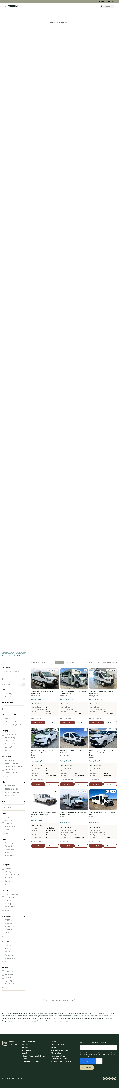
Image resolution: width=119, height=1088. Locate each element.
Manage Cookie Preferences (61, 1061)
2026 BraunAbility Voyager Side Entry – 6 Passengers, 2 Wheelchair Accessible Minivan (44, 753)
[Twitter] (109, 1078)
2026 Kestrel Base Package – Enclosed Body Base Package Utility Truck (44, 813)
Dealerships (26, 1047)
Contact (24, 1058)
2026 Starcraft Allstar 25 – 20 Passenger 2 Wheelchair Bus (73, 692)
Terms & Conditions (58, 1055)
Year (3, 801)
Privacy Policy (56, 1053)
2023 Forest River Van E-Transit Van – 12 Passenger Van (44, 692)
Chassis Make (6, 916)
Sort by (100, 662)
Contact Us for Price (37, 699)
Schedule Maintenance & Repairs (33, 1055)
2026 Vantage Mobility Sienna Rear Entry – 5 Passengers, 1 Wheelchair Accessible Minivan (103, 753)
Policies (53, 1047)
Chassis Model (6, 942)
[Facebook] (106, 1078)
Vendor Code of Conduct (30, 1061)
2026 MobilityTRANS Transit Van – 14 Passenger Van (101, 692)
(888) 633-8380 (111, 2)
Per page (84, 662)
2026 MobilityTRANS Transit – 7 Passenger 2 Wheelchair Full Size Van (74, 752)
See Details (52, 722)
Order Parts (26, 1053)
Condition (5, 690)
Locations (5, 890)
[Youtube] (115, 1078)
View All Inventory (28, 1041)
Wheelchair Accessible (9, 715)
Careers (53, 1041)
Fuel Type (5, 967)
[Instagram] (112, 1078)
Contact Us (101, 2)
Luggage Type (6, 864)
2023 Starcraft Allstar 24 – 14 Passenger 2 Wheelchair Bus (74, 813)
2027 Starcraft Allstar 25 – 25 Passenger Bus (102, 813)
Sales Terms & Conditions (60, 1058)
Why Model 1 (26, 1050)
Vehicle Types (6, 756)
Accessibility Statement (59, 1050)
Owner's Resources (57, 1044)
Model (4, 839)
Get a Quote (38, 722)
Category (5, 730)
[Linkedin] (104, 1078)
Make (4, 813)
